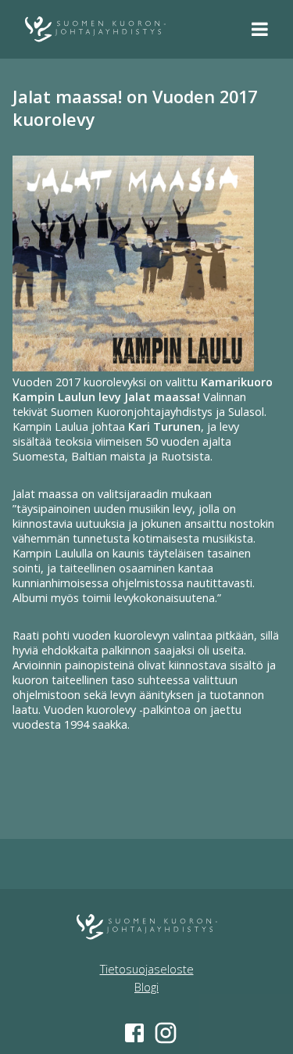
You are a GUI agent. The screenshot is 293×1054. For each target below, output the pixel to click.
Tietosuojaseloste (147, 969)
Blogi (146, 987)
